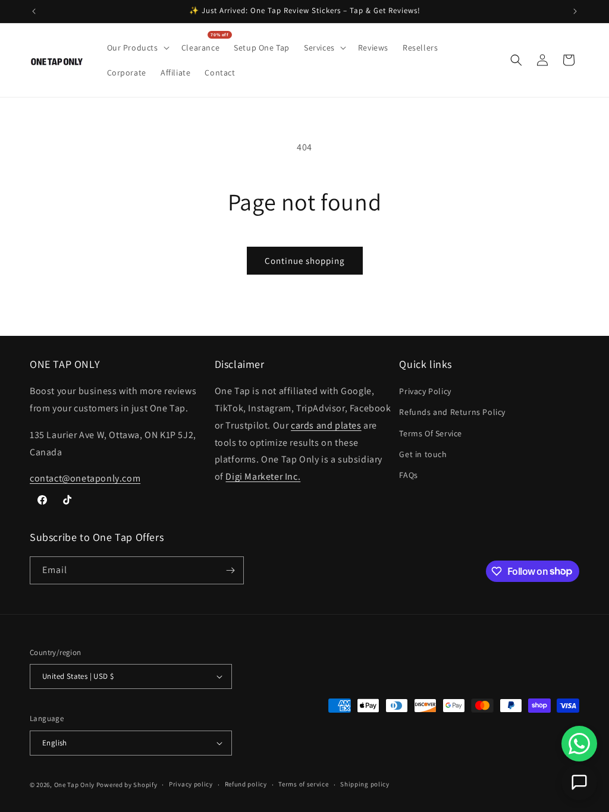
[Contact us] (579, 782)
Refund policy (246, 784)
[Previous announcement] (34, 11)
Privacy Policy (425, 391)
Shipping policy (365, 784)
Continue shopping (305, 260)
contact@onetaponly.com (85, 478)
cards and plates (326, 425)
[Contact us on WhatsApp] (579, 743)
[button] (137, 47)
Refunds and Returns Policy (452, 412)
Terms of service (303, 784)
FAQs (408, 475)
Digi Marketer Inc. (262, 476)
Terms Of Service (430, 433)
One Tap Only (74, 784)
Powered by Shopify (127, 784)
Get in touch (423, 454)
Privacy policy (191, 784)
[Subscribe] (230, 570)
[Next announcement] (575, 11)
